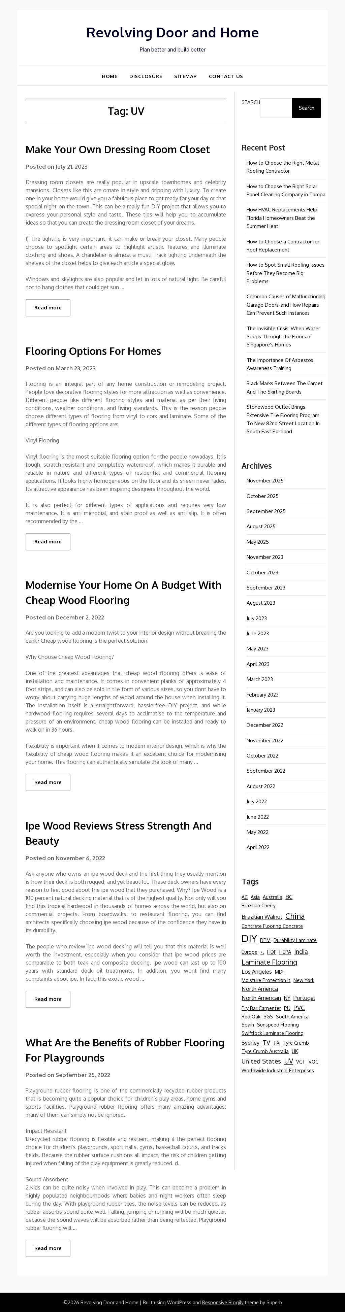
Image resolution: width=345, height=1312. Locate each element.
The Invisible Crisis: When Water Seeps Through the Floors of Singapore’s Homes (283, 336)
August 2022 (261, 786)
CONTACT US (226, 76)
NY (287, 998)
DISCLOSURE (145, 76)
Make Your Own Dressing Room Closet (118, 149)
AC (245, 897)
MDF (280, 972)
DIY (249, 938)
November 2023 (265, 557)
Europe (249, 952)
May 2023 (258, 648)
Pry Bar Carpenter (261, 1008)
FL (262, 952)
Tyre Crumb (296, 1043)
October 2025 (263, 496)
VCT (301, 1061)
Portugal (304, 997)
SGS (268, 1016)
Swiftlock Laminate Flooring (273, 1033)
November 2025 (265, 480)
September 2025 (266, 511)
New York (303, 980)
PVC (299, 1007)
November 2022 (265, 740)
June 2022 (258, 817)
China (295, 915)
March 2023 (260, 679)
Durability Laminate (295, 940)
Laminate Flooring (269, 961)
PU (287, 1008)
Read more (48, 307)
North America (260, 988)
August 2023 (261, 603)
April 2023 (258, 664)
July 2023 (257, 618)
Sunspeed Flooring (278, 1024)
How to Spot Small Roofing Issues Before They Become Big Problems (285, 273)
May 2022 (258, 832)
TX (276, 1043)
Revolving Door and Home (172, 32)
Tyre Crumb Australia (265, 1051)
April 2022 (258, 847)
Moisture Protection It (266, 980)
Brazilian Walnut (262, 916)
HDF (271, 952)
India (301, 951)
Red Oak (251, 1016)
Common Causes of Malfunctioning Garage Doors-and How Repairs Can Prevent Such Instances (286, 304)
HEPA (285, 952)
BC (288, 896)
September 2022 (266, 771)
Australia (272, 897)
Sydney (250, 1042)
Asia (255, 897)
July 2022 (257, 801)
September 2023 (266, 587)
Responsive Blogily (223, 1302)
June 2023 (258, 633)
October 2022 (262, 755)
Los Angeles (257, 971)
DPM (265, 940)
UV (288, 1060)
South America (292, 1016)
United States (261, 1061)
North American (261, 997)
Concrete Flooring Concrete (272, 926)
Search (251, 102)
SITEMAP (185, 76)
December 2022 (265, 725)
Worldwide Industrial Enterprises (278, 1070)
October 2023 (262, 572)
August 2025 (261, 526)
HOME (109, 76)
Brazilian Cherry (259, 905)
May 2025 (258, 542)
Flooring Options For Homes (93, 350)
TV (266, 1042)
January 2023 (261, 710)
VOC (313, 1061)
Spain (248, 1024)
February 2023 (263, 695)
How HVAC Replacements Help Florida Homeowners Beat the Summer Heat (282, 217)
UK (295, 1051)
